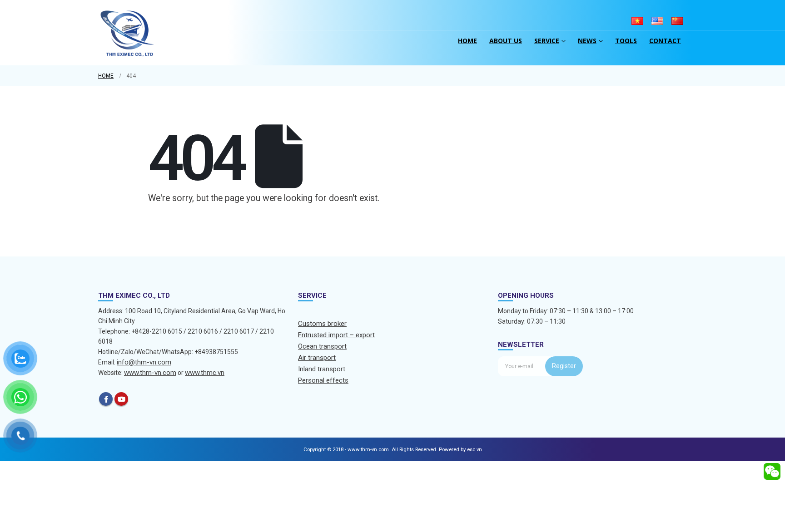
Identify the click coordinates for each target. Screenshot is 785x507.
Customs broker (322, 324)
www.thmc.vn (204, 373)
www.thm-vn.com (150, 373)
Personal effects (323, 380)
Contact (665, 40)
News (587, 40)
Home (467, 40)
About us (505, 40)
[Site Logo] (127, 32)
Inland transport (321, 369)
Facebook (106, 399)
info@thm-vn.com (144, 362)
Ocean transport (322, 346)
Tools (626, 40)
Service (546, 40)
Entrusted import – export (336, 335)
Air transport (317, 358)
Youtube (121, 399)
